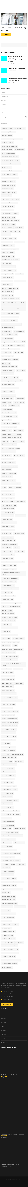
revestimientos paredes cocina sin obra (12, 882)
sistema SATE (6, 892)
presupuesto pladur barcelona (10, 711)
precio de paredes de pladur (9, 660)
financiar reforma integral (9, 413)
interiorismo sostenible (8, 498)
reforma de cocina (7, 761)
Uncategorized (5, 117)
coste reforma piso (7, 284)
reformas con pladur (7, 793)
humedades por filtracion (9, 427)
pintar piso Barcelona (18, 638)
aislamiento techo (7, 149)
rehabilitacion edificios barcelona (11, 853)
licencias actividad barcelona (9, 544)
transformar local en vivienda (10, 953)
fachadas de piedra (14, 405)
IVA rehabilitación (20, 516)
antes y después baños (8, 153)
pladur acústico (18, 649)
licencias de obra (6, 547)
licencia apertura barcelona (9, 523)
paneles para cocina (7, 599)
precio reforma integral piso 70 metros (12, 683)
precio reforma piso (7, 686)
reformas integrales (19, 828)
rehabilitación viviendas (8, 864)
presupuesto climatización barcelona (12, 701)
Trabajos (3, 1018)
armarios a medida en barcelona (10, 160)
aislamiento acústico (7, 142)
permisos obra (6, 631)
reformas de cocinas (7, 807)
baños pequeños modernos (9, 203)
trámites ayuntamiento (8, 956)
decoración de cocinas (8, 327)
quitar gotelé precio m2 (8, 747)
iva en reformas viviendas (9, 505)
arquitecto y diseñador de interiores (11, 171)
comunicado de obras (8, 256)
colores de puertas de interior (10, 249)
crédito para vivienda (7, 295)
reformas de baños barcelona (10, 800)
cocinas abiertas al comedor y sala (11, 231)
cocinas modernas (7, 242)
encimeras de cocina (7, 398)
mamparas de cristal (7, 558)
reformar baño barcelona (8, 772)
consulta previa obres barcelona (10, 259)
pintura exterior (6, 645)
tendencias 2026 (6, 928)
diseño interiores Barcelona (9, 366)
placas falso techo (7, 649)
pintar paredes (6, 638)
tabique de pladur (20, 907)
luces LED (16, 547)
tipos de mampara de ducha (9, 946)
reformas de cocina (7, 804)
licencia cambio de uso (8, 526)
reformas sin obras (19, 843)
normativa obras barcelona (9, 581)
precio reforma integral (8, 679)
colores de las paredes (8, 245)
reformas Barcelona (7, 782)
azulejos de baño (6, 196)
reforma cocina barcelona (9, 757)
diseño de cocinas (18, 352)
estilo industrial (20, 398)
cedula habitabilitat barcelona (10, 213)
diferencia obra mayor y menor (10, 349)
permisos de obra (6, 624)
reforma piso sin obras (8, 768)
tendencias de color (7, 935)
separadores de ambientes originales (12, 889)
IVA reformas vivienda (8, 512)
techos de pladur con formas (10, 924)
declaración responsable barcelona (11, 324)
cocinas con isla (6, 235)
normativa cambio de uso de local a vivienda (11, 573)
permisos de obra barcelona (9, 628)
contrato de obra (6, 263)
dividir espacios (21, 370)
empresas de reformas (8, 391)
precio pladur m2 (6, 669)
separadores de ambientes (9, 885)
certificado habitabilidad (8, 224)
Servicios (3, 1022)
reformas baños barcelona (9, 786)
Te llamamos (7, 1004)
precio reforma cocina (8, 676)
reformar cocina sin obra (8, 775)
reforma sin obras (6, 828)
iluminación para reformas (9, 445)
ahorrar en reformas (19, 128)
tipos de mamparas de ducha (10, 949)
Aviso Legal (8, 1181)
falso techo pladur (7, 409)
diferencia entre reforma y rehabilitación (13, 345)
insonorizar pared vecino (8, 462)
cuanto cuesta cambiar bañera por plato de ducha (13, 303)
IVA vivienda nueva (7, 519)
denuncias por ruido (7, 338)
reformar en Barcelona (8, 779)
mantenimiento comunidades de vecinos (13, 562)
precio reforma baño (7, 672)
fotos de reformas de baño (9, 416)
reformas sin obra (6, 843)
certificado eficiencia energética (11, 220)
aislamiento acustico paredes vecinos (12, 139)
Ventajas (3, 1030)
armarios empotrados (8, 164)
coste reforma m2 (20, 281)
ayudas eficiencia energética (10, 178)
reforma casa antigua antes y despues (12, 754)
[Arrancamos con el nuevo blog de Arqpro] (14, 18)
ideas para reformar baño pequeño (11, 434)
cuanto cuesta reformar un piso (10, 313)
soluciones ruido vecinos (8, 899)
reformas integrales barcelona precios (12, 836)
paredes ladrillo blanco (8, 613)
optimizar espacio (7, 592)
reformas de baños (7, 796)
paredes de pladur (7, 610)
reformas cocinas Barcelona (9, 789)
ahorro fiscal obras (7, 135)
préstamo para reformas (8, 740)
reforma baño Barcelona (8, 750)
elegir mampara (6, 381)
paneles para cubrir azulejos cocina (11, 603)
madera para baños (7, 551)
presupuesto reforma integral (10, 722)
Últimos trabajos (5, 113)
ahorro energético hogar (8, 132)
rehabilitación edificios (8, 857)
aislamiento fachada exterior (9, 146)
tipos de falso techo (7, 942)
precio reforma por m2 (8, 690)
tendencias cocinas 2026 (8, 931)
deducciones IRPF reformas (9, 334)
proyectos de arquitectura (9, 729)
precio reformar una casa (9, 694)
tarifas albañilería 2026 (8, 917)
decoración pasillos (19, 331)
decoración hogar (7, 331)
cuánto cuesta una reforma (9, 320)
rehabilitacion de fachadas (9, 850)
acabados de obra (7, 128)
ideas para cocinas (18, 430)
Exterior (4, 405)
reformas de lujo (6, 818)
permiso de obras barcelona (9, 617)
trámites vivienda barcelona (9, 963)
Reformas (4, 108)
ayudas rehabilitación (7, 188)
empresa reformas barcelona (10, 388)
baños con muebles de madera (10, 199)
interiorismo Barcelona (15, 487)
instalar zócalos (16, 484)
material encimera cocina (9, 565)
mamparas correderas (8, 555)
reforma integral (19, 761)
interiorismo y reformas (8, 501)
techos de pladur (6, 921)
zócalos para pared (7, 967)
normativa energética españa (10, 578)
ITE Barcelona (21, 501)
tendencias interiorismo (8, 938)
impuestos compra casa (8, 452)
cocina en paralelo (7, 227)
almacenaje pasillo (19, 149)
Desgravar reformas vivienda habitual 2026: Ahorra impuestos (17, 70)
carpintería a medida (7, 210)
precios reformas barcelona (9, 697)
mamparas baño (19, 551)
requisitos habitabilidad (8, 871)
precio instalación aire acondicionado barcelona (12, 664)
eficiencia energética (7, 374)
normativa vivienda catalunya (10, 589)
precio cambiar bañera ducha (10, 656)
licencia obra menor (7, 537)
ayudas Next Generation (8, 181)
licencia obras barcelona (8, 540)
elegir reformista (17, 381)
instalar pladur (6, 484)
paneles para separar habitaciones (11, 606)
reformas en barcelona (8, 821)
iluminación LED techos (17, 441)
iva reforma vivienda (7, 516)
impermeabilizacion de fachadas (11, 448)
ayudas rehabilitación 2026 (9, 192)
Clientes (3, 1034)
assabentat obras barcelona (9, 174)
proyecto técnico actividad (9, 736)
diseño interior (6, 363)
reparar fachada (6, 867)
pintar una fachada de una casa (10, 642)
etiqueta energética (19, 402)
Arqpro (18, 164)
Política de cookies (14, 1184)
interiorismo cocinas (7, 491)
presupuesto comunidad (8, 704)
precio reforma (18, 669)
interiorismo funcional (8, 494)
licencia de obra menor (8, 530)
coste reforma (19, 274)
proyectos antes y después (9, 725)
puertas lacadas (6, 743)
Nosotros (3, 1014)
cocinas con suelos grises (9, 238)
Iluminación (5, 441)
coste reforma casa (7, 281)
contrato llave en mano (8, 267)
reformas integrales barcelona (10, 832)
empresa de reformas (8, 384)
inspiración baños (6, 469)
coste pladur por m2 (7, 274)
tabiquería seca (6, 910)
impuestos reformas (7, 459)
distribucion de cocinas (8, 370)
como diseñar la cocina (8, 252)
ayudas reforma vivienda (8, 185)
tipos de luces (19, 942)
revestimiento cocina (8, 875)
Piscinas (15, 645)
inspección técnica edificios (9, 466)
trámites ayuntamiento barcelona (11, 960)
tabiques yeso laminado (8, 914)
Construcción (4, 96)
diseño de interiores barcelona (10, 359)
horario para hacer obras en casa (10, 423)
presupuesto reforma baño (9, 718)
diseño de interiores (7, 356)
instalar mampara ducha (8, 480)
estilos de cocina (6, 402)
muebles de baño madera (9, 569)
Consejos (3, 92)
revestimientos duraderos (9, 878)
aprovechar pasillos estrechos (10, 156)
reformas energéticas (8, 825)
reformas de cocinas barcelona (10, 811)
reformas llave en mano (8, 839)
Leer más (6, 34)
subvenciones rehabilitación (9, 903)
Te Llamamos (4, 1042)
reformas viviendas (7, 846)
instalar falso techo (7, 476)
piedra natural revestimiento (9, 635)
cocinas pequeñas (19, 242)
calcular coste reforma (8, 206)
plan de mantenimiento (8, 652)
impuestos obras (6, 455)
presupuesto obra (7, 708)
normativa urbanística (8, 585)
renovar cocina (21, 864)
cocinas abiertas (18, 227)
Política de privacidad (17, 1181)
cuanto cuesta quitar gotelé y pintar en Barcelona (12, 309)
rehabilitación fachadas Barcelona (11, 860)
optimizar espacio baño (8, 596)
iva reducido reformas (8, 508)
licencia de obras (6, 533)
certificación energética (8, 217)
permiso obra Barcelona (8, 620)
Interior (4, 487)
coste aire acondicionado (9, 270)
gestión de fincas (6, 420)
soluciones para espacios (8, 896)
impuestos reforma (19, 455)
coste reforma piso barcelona (10, 288)
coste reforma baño (7, 277)
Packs (2, 1026)
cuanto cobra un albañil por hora (10, 298)
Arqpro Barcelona (7, 167)
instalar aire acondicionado (9, 473)
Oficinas (3, 104)
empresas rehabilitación (8, 395)
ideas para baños (6, 430)
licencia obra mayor (19, 533)
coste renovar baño (7, 291)
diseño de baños (6, 352)
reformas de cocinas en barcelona (11, 814)
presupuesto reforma (8, 715)
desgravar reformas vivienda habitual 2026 (13, 342)
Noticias (3, 100)
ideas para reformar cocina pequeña (11, 437)
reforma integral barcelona (9, 765)
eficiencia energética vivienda (10, 377)
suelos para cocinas (7, 907)
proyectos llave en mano (8, 733)
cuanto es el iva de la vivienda (10, 317)
